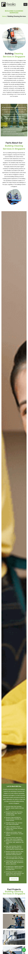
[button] (14, 879)
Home (4, 16)
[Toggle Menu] (25, 4)
